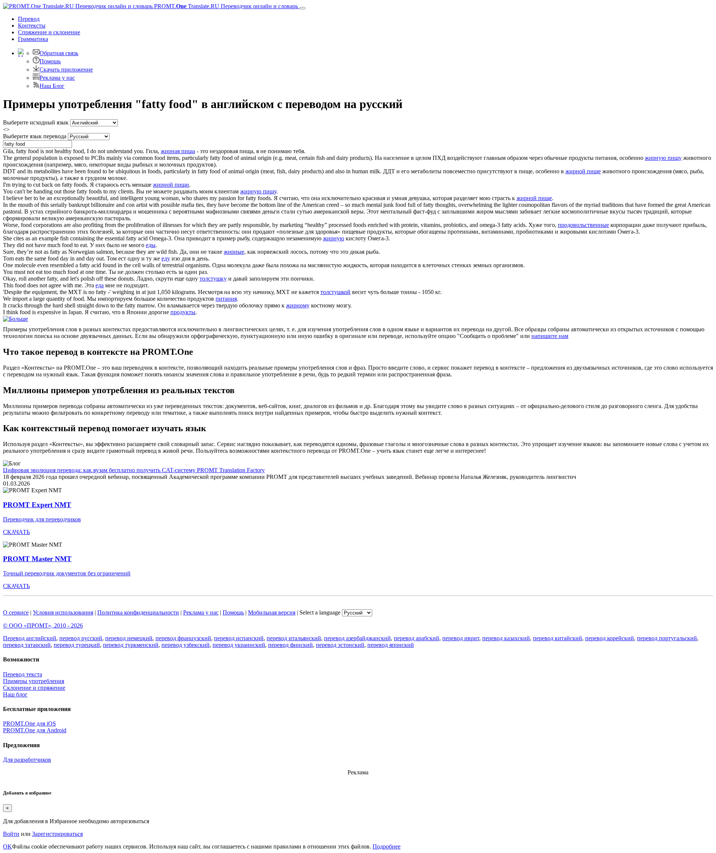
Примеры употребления (33, 681)
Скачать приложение (66, 69)
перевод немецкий (129, 638)
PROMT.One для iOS (29, 723)
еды (151, 245)
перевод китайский (557, 638)
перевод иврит (460, 638)
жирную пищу (663, 158)
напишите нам (549, 336)
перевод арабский (416, 638)
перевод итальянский (294, 638)
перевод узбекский (185, 645)
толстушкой (335, 292)
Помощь (50, 61)
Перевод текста (22, 674)
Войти (11, 834)
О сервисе (16, 612)
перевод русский (80, 638)
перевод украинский (239, 645)
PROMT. (225, 6)
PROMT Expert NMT (37, 505)
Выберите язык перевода (34, 136)
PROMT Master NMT (37, 559)
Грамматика (33, 39)
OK (7, 846)
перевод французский (183, 638)
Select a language (319, 612)
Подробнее (387, 846)
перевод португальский (667, 638)
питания (226, 299)
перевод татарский (27, 645)
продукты (182, 312)
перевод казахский (506, 638)
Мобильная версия (271, 612)
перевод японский (390, 645)
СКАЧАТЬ (16, 532)
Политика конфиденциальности (138, 612)
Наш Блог (52, 86)
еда (99, 285)
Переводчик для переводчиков (42, 519)
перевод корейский (609, 638)
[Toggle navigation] (302, 8)
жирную (333, 238)
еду (165, 258)
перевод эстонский (340, 645)
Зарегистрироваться (57, 834)
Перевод (29, 19)
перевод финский (290, 645)
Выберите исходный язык (36, 122)
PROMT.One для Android (34, 730)
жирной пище (583, 171)
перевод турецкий (77, 645)
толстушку (213, 278)
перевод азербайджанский (357, 638)
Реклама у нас (57, 78)
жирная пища (178, 151)
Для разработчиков (27, 759)
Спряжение (49, 32)
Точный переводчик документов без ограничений (67, 573)
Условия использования (63, 612)
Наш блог (15, 694)
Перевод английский (29, 638)
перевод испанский (239, 638)
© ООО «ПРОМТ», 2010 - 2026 (43, 625)
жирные (234, 252)
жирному (298, 305)
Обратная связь (59, 53)
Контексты (31, 25)
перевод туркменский (130, 645)
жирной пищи (171, 184)
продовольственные (583, 225)
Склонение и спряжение (34, 688)
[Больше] (15, 319)
